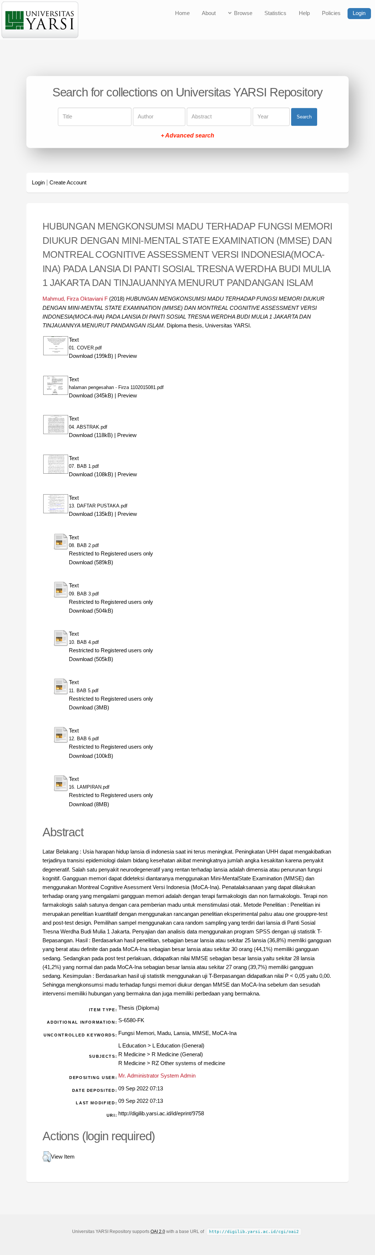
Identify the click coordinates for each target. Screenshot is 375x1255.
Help (304, 13)
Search (304, 117)
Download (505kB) (91, 659)
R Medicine (131, 1054)
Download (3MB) (89, 708)
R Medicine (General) (177, 1054)
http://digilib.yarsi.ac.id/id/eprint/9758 (161, 1113)
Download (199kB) (91, 356)
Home (182, 13)
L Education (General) (178, 1046)
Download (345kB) (91, 396)
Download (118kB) (91, 435)
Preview (127, 356)
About (209, 13)
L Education (132, 1046)
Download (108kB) (91, 474)
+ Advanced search (187, 136)
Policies (331, 13)
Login (359, 13)
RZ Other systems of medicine (188, 1063)
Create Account (67, 183)
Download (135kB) (91, 514)
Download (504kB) (91, 611)
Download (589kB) (91, 562)
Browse (243, 13)
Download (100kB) (91, 756)
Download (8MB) (89, 804)
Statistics (275, 13)
